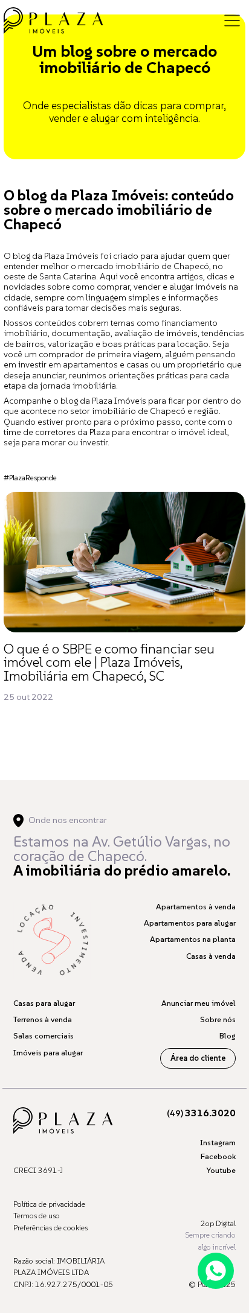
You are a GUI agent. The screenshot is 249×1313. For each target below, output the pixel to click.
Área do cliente (197, 1058)
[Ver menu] (232, 20)
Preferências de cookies (50, 1227)
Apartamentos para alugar (190, 923)
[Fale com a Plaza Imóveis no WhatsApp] (216, 1271)
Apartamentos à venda (196, 906)
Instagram (218, 1142)
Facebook (218, 1156)
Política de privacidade (49, 1204)
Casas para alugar (44, 1003)
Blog (227, 1036)
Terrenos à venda (42, 1019)
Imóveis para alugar (48, 1053)
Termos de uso (36, 1215)
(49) (201, 1113)
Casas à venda (211, 956)
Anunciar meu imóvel (198, 1003)
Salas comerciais (43, 1036)
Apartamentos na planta (193, 939)
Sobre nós (218, 1019)
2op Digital (218, 1223)
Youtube (221, 1170)
